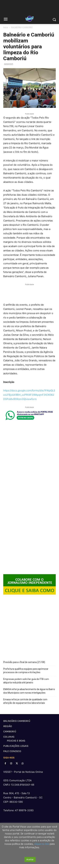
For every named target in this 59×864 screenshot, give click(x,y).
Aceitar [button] (30, 859)
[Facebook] (5, 763)
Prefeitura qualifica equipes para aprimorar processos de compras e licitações (25, 671)
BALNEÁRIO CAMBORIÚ (22, 27)
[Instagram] (11, 763)
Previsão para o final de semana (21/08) (24, 662)
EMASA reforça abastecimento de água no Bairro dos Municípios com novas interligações (29, 691)
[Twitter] (17, 763)
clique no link (41, 843)
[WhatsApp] (23, 763)
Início (5, 27)
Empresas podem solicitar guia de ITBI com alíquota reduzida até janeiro (26, 681)
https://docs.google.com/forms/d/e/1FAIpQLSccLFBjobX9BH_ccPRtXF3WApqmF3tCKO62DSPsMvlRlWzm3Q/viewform (29, 395)
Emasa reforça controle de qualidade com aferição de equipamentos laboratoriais (25, 701)
